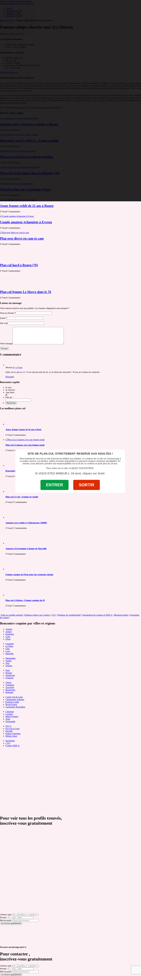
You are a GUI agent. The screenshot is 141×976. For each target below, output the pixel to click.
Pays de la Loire (13, 728)
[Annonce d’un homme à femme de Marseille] (17, 543)
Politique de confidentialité (69, 615)
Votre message (6, 343)
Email (2, 318)
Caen (8, 636)
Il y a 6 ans (17, 367)
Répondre (10, 377)
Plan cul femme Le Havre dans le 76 (25, 292)
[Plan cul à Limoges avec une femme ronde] (25, 439)
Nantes (9, 661)
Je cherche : (11, 390)
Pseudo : (3, 917)
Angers (9, 631)
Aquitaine (10, 685)
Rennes (9, 673)
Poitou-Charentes (13, 733)
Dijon (8, 639)
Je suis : (9, 387)
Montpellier (11, 658)
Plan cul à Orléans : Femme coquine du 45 (25, 600)
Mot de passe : (6, 920)
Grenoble (10, 644)
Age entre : (10, 392)
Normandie (10, 721)
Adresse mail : (6, 914)
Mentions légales (121, 615)
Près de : (9, 397)
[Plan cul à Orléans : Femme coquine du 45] (17, 595)
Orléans (9, 666)
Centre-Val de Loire (14, 697)
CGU (53, 615)
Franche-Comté (12, 702)
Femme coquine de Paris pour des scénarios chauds (29, 574)
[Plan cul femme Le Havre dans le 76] (11, 286)
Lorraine (9, 714)
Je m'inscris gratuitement (11, 923)
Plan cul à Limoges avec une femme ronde (25, 445)
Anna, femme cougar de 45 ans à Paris (23, 429)
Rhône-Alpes (11, 736)
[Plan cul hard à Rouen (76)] (11, 259)
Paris (8, 670)
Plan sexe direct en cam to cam (22, 238)
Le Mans (9, 646)
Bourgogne (10, 690)
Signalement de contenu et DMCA (97, 615)
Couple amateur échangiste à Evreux (26, 222)
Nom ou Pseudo (7, 313)
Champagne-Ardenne (15, 699)
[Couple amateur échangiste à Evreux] (17, 216)
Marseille (9, 653)
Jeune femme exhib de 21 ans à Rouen (26, 206)
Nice (8, 663)
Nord (8, 719)
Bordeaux (10, 634)
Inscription (10, 741)
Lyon (8, 651)
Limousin (10, 711)
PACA (8, 726)
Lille (8, 649)
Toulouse (9, 678)
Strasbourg (10, 675)
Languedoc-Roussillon (15, 707)
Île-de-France (11, 704)
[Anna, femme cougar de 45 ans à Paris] (17, 424)
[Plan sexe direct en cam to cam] (14, 232)
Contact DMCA (13, 745)
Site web (4, 323)
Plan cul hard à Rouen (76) (19, 265)
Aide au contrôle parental (12, 615)
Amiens (9, 629)
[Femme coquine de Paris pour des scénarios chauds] (17, 569)
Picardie (9, 731)
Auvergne (10, 687)
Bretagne (9, 692)
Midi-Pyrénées (12, 716)
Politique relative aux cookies (37, 615)
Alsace (8, 682)
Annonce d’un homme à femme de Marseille (26, 548)
